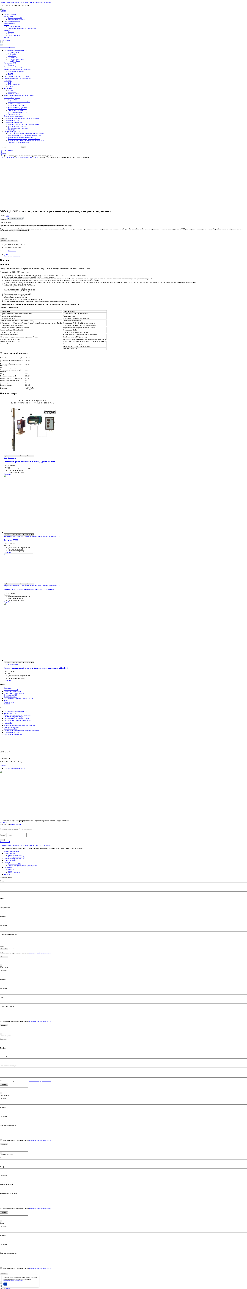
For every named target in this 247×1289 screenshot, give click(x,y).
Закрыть (8, 1288)
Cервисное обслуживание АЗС (14, 858)
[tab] (125, 254)
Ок (5, 1284)
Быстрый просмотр (28, 456)
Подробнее (7, 474)
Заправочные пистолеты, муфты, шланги (34, 536)
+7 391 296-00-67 (5, 745)
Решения (7, 862)
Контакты (7, 874)
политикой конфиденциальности (40, 953)
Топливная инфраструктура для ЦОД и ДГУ (22, 865)
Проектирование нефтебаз (16, 857)
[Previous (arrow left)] (1, 1286)
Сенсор (6, 664)
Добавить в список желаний (9, 240)
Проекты (11, 869)
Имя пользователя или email (10, 829)
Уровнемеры (12, 458)
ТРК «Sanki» (33, 157)
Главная (2, 157)
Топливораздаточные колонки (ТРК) (17, 157)
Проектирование (9, 853)
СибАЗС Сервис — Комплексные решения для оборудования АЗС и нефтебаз (25, 2)
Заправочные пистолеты (12, 536)
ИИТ (5, 458)
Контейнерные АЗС (14, 864)
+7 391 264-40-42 (5, 40)
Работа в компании (14, 872)
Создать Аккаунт (15, 824)
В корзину (4, 238)
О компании (8, 867)
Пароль (3, 835)
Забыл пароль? (5, 842)
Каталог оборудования (11, 852)
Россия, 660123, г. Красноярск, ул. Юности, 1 (15, 742)
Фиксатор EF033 (11, 540)
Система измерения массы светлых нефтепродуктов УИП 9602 (30, 462)
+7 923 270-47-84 (5, 748)
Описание (7, 254)
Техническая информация (12, 256)
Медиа (10, 871)
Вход (2, 840)
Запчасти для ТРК (54, 536)
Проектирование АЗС (15, 855)
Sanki (7, 216)
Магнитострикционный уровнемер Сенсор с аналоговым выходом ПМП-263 (36, 668)
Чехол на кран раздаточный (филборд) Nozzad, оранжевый (29, 589)
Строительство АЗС (10, 860)
